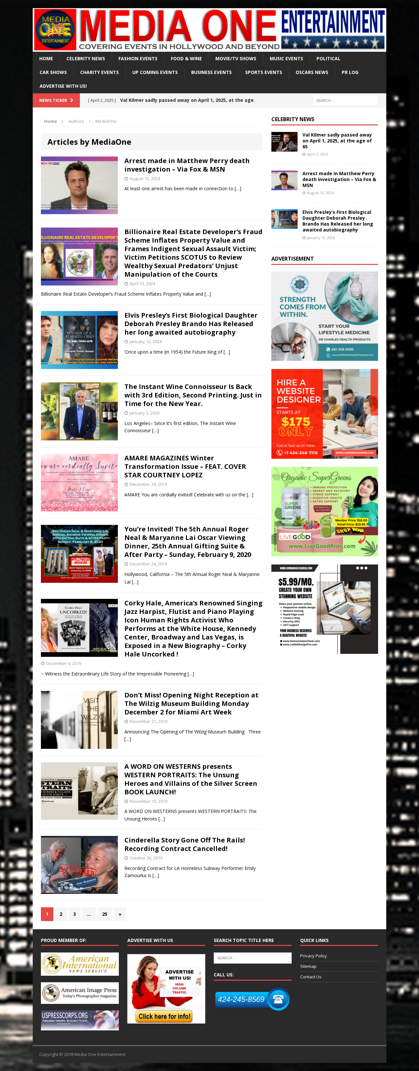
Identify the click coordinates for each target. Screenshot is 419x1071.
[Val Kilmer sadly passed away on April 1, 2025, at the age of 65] (284, 147)
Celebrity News (85, 58)
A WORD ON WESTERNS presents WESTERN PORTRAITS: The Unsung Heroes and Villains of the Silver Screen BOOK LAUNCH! (190, 779)
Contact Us (310, 977)
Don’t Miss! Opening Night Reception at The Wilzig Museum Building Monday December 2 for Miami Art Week (191, 703)
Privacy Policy (313, 956)
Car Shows (53, 72)
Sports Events (263, 72)
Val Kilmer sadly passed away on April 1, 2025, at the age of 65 (337, 141)
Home (46, 58)
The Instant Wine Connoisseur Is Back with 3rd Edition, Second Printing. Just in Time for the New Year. (193, 395)
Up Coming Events (155, 72)
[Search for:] (345, 100)
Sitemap (308, 966)
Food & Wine (186, 58)
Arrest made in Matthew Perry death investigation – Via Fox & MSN (187, 165)
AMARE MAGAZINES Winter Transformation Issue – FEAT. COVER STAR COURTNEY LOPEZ (185, 466)
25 (104, 914)
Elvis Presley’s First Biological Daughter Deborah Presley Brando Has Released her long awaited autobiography (191, 324)
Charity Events (99, 72)
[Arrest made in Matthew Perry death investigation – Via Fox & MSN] (284, 186)
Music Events (286, 58)
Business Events (211, 72)
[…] (238, 188)
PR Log (350, 72)
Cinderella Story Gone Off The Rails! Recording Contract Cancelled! (184, 844)
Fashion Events (137, 58)
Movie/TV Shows (235, 58)
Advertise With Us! (63, 86)
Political (328, 58)
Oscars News (312, 72)
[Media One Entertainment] (209, 30)
